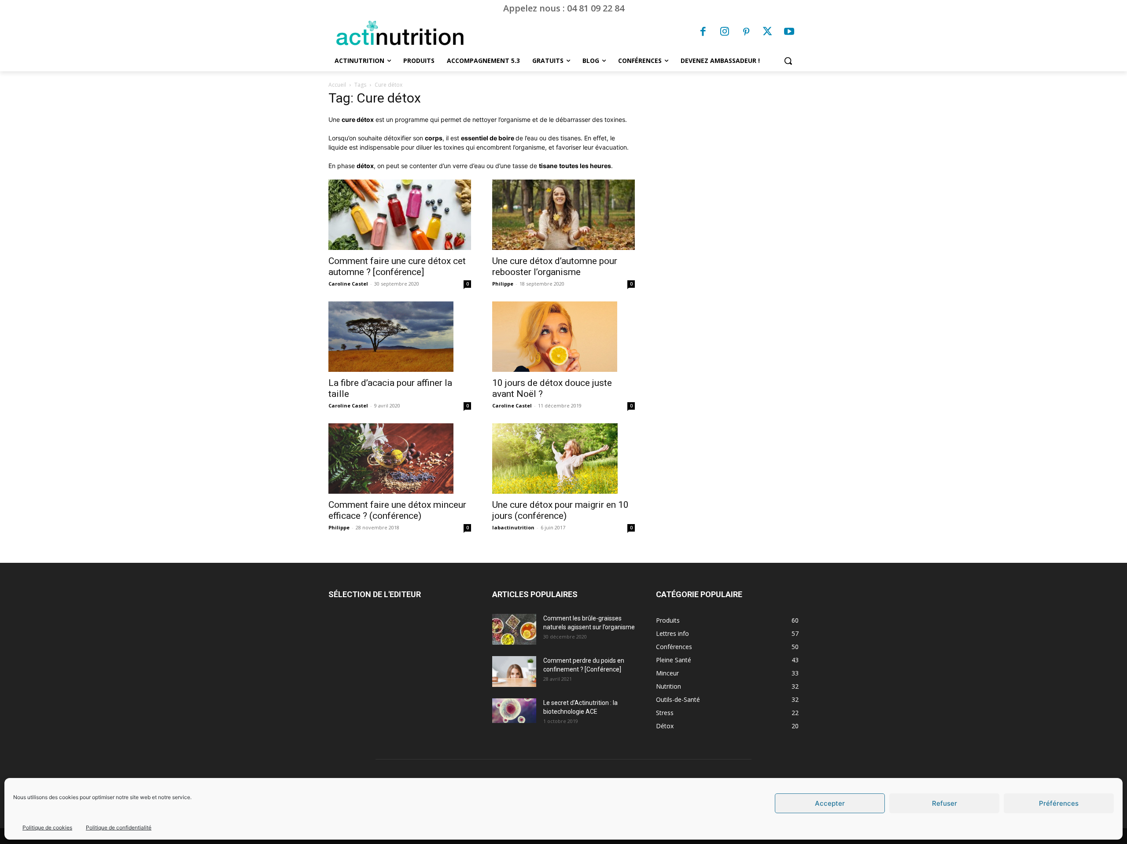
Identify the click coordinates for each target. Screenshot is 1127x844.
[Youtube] (789, 32)
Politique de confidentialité (118, 827)
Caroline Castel (348, 283)
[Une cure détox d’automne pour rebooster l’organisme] (563, 215)
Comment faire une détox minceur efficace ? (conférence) (397, 510)
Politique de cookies (47, 827)
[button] (788, 60)
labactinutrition (513, 527)
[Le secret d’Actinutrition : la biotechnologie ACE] (514, 710)
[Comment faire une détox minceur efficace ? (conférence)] (399, 458)
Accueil (337, 84)
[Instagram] (724, 32)
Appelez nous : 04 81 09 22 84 (563, 8)
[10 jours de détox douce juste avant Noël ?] (563, 336)
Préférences (1059, 803)
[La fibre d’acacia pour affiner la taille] (399, 336)
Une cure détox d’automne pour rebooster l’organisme (554, 266)
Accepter (830, 803)
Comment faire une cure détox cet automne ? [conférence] (397, 266)
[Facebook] (703, 32)
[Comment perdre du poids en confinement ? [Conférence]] (514, 671)
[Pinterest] (746, 32)
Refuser (944, 803)
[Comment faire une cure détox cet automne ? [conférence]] (399, 215)
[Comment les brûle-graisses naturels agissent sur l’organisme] (514, 629)
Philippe (502, 283)
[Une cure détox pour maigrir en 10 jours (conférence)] (563, 458)
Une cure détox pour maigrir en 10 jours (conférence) (560, 510)
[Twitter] (767, 32)
